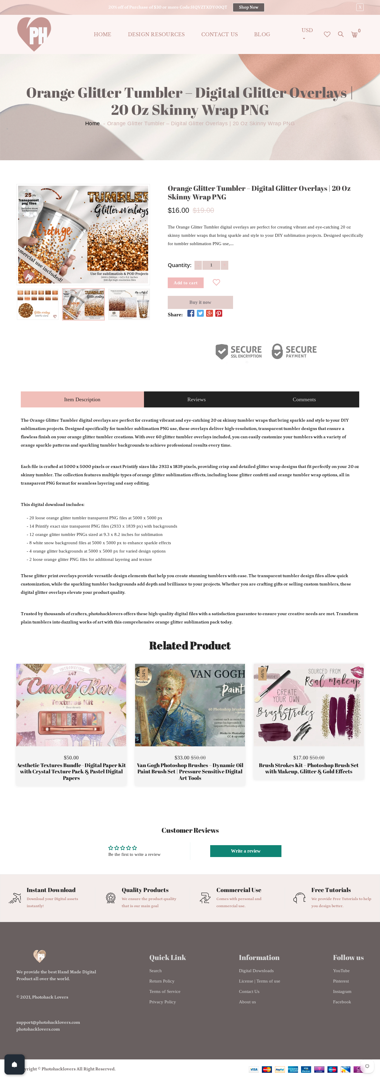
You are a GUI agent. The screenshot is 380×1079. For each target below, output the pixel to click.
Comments (304, 399)
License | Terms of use (259, 981)
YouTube (341, 970)
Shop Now (248, 7)
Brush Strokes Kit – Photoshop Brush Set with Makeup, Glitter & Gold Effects (309, 768)
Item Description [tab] (82, 399)
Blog (262, 34)
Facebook (342, 1001)
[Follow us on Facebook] (191, 313)
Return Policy (162, 981)
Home (103, 34)
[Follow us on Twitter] (200, 313)
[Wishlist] (217, 283)
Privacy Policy (162, 1001)
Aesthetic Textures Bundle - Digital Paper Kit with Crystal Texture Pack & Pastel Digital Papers (71, 771)
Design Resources (156, 34)
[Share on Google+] (209, 313)
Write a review (246, 850)
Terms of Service (164, 991)
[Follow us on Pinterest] (219, 313)
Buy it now (200, 302)
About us (247, 1001)
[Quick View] (86, 714)
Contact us (219, 34)
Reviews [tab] (196, 399)
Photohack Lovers (50, 997)
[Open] (14, 1064)
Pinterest (341, 981)
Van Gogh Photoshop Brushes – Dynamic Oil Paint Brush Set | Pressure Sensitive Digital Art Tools (190, 771)
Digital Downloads (256, 970)
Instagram (342, 991)
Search (155, 970)
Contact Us (249, 991)
